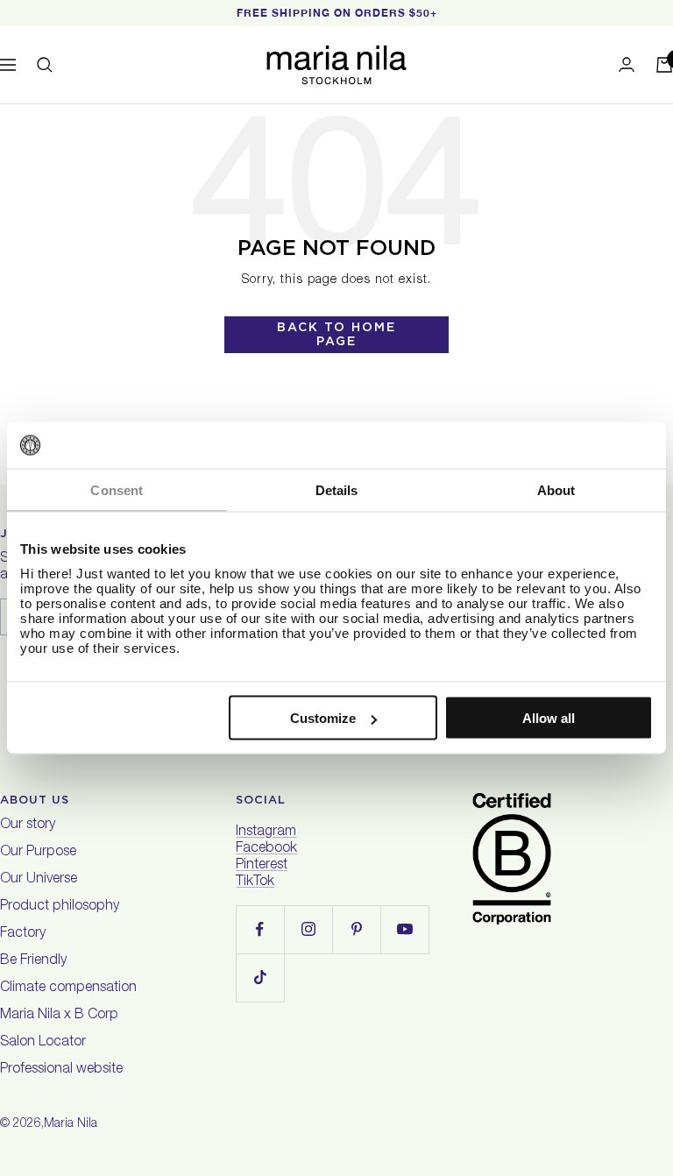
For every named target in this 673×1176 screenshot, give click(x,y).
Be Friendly (33, 961)
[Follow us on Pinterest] (356, 929)
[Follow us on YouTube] (404, 929)
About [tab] (556, 489)
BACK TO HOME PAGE (336, 334)
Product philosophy (59, 907)
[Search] (45, 65)
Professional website (61, 1070)
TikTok (255, 882)
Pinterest (261, 866)
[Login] (626, 64)
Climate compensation (68, 988)
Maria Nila (70, 1124)
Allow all (548, 718)
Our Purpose (38, 853)
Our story (27, 825)
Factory (23, 934)
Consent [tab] (116, 489)
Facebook (266, 849)
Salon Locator (43, 1043)
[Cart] (664, 65)
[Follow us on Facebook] (260, 929)
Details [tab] (336, 489)
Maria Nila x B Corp (59, 1016)
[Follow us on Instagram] (308, 929)
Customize (323, 718)
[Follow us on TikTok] (260, 977)
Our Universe (38, 880)
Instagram (266, 832)
